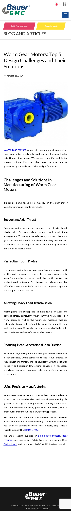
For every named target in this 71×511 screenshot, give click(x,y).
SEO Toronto (43, 508)
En (60, 4)
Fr (68, 4)
